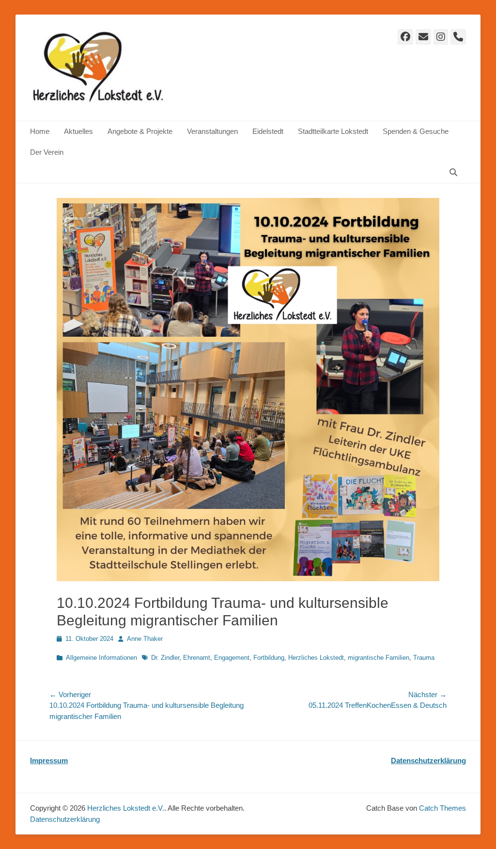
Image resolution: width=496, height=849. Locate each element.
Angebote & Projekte (140, 131)
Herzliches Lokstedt (316, 657)
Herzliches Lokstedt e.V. (125, 808)
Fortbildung (268, 657)
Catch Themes (442, 808)
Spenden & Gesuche (416, 131)
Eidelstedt (267, 131)
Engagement (231, 657)
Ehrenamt (196, 657)
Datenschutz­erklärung (65, 819)
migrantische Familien (378, 657)
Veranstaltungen (212, 131)
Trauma (423, 657)
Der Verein (46, 152)
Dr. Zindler (165, 657)
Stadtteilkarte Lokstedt (333, 131)
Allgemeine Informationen (101, 657)
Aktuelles (78, 131)
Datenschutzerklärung (428, 760)
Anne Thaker (145, 638)
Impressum (49, 760)
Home (39, 131)
